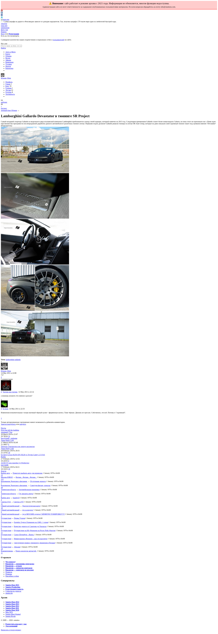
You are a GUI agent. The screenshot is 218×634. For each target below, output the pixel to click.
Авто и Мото (10, 52)
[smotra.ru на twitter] (2, 17)
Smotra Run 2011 (12, 608)
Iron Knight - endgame (9, 438)
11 (2, 504)
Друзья (8, 90)
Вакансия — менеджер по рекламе (19, 570)
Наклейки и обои (12, 576)
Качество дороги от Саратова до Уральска (30, 526)
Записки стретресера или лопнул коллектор (18, 447)
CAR (12, 440)
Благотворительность (14, 589)
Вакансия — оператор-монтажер (18, 568)
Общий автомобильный (10, 506)
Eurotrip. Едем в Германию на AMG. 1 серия (31, 522)
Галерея (8, 88)
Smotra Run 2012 (12, 606)
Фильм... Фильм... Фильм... (26, 477)
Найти (3, 48)
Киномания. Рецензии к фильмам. (14, 481)
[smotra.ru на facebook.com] (2, 15)
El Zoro (5, 409)
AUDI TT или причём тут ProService (15, 463)
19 (9, 469)
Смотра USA (6, 502)
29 (2, 549)
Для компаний (11, 626)
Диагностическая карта (31, 506)
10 (2, 508)
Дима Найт (5, 440)
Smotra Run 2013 (12, 604)
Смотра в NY (19, 502)
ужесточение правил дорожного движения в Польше (34, 543)
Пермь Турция (19, 518)
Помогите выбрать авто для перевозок (27, 473)
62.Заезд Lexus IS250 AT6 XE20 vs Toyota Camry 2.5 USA (23, 455)
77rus (10, 432)
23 (2, 475)
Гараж (7, 84)
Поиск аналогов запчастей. (26, 551)
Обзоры (8, 56)
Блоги (7, 54)
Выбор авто (5, 473)
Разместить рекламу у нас (16, 624)
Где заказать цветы (26, 494)
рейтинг (4, 102)
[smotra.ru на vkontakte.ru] (2, 13)
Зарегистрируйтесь (8, 424)
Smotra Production (12, 587)
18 (9, 453)
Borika (3, 457)
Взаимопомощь (7, 551)
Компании (9, 62)
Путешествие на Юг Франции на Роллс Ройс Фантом (34, 530)
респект (4, 108)
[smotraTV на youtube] (2, 11)
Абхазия (17, 547)
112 (2, 479)
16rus (9, 78)
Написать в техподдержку (11, 630)
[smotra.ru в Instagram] (5, 19)
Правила (8, 572)
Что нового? (10, 562)
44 (2, 487)
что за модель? (27, 510)
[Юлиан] (2, 76)
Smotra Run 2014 (12, 602)
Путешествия (6, 518)
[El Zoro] (4, 407)
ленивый (4, 432)
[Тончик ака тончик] (6, 390)
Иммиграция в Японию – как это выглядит (30, 539)
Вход (3, 34)
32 (9, 436)
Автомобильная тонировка (29, 490)
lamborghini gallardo (13, 360)
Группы (8, 92)
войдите (23, 424)
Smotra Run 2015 (12, 585)
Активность (10, 94)
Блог (7, 86)
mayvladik (4, 465)
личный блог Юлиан (9, 110)
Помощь (8, 574)
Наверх (4, 32)
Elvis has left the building (10, 430)
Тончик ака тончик (10, 392)
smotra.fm (9, 593)
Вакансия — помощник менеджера (19, 564)
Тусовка (8, 64)
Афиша (8, 60)
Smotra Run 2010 (12, 610)
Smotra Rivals (10, 616)
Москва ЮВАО (7, 477)
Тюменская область (8, 490)
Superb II (16, 498)
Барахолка (9, 68)
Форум (8, 66)
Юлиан (3, 78)
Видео (7, 58)
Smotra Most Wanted (13, 614)
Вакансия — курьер (13, 566)
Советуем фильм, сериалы (40, 485)
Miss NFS (9, 612)
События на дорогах (13, 591)
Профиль (8, 82)
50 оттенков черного (38, 481)
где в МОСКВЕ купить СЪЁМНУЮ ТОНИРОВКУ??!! (43, 514)
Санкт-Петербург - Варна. (24, 535)
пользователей (58, 40)
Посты (3, 428)
